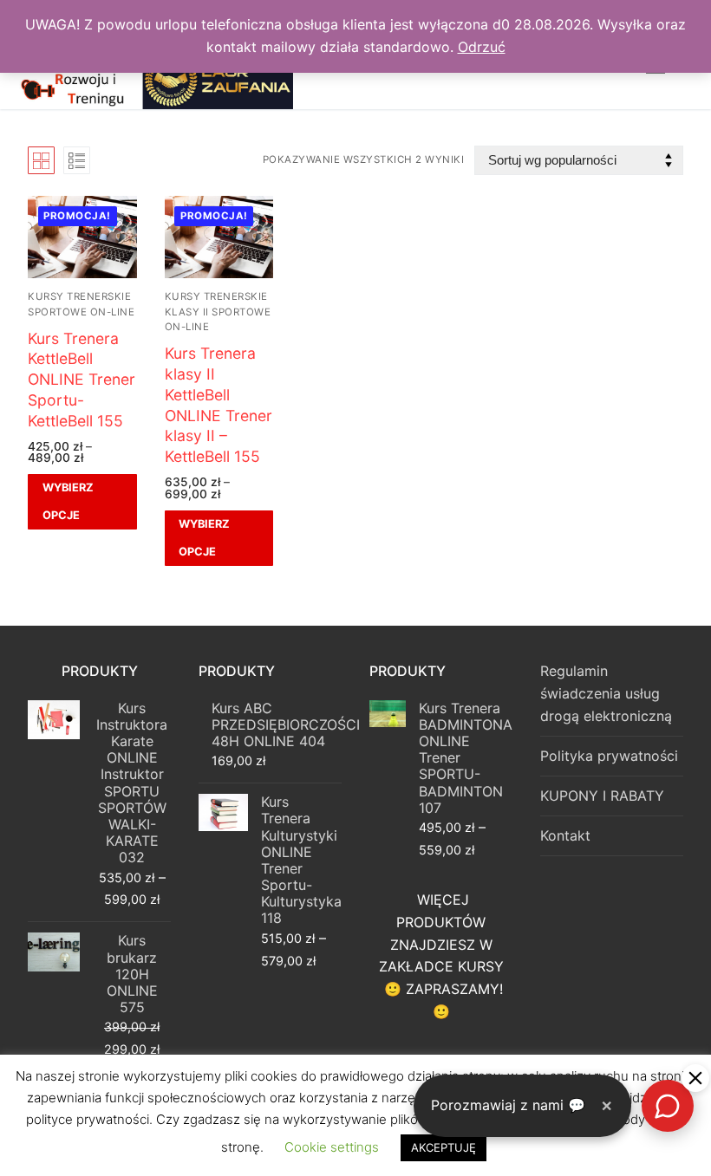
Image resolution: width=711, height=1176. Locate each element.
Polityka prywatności (609, 755)
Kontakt (565, 835)
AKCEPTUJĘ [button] (443, 1147)
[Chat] (668, 1106)
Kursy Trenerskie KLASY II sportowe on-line (218, 312)
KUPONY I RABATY (602, 795)
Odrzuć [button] (482, 46)
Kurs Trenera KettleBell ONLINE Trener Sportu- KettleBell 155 (81, 379)
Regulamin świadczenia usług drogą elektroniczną (606, 693)
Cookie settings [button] (331, 1147)
